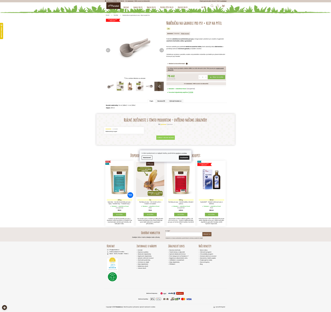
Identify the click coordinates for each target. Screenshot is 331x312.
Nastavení (147, 158)
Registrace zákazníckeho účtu (178, 258)
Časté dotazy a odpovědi (177, 252)
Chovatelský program (206, 254)
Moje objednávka (143, 264)
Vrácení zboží (142, 268)
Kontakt (140, 250)
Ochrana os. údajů (143, 262)
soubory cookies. (181, 153)
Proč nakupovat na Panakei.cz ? (178, 256)
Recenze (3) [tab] (161, 101)
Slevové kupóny (205, 262)
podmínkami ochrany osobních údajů (192, 238)
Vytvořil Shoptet (220, 307)
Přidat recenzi (185, 33)
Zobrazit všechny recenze (165, 137)
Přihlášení (172, 264)
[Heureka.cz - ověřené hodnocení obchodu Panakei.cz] (112, 264)
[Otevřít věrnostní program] (4, 307)
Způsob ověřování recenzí (146, 258)
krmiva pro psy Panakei (173, 56)
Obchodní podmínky (144, 260)
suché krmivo (184, 39)
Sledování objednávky (144, 254)
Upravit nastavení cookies (147, 307)
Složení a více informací (177, 63)
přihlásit (223, 1)
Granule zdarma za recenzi (208, 256)
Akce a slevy (204, 250)
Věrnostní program (205, 252)
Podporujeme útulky (206, 260)
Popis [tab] (151, 101)
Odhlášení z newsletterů (176, 260)
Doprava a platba (143, 252)
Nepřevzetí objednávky (145, 256)
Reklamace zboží (143, 266)
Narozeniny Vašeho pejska (208, 258)
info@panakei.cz (114, 250)
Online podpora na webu (116, 252)
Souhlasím (184, 158)
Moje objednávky (174, 262)
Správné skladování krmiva (177, 254)
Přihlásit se (206, 234)
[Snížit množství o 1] (200, 77)
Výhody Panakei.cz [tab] (175, 101)
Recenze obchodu (174, 250)
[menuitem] (126, 7)
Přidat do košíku (218, 77)
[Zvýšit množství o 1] (206, 77)
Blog (201, 264)
